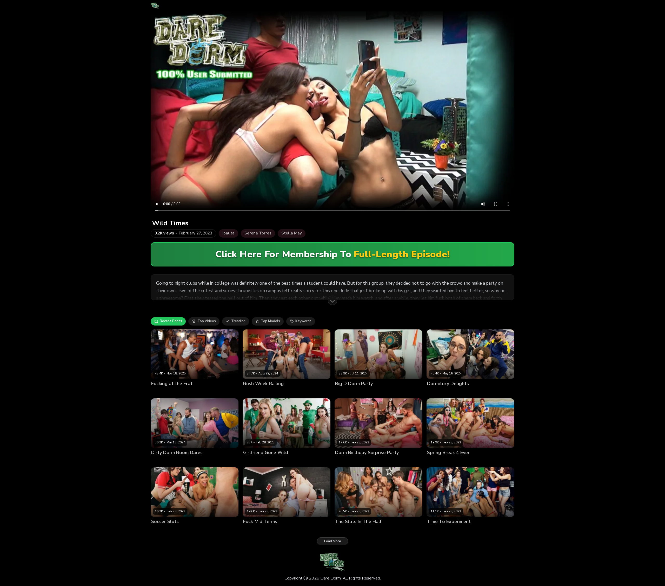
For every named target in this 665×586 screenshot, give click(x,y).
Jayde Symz (212, 530)
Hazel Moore (437, 392)
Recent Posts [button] (171, 321)
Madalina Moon (347, 392)
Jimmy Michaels (322, 392)
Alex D (409, 530)
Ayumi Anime (346, 461)
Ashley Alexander (166, 461)
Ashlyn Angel (254, 392)
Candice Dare (438, 530)
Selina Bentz (277, 392)
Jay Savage (417, 461)
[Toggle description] (332, 300)
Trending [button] (238, 321)
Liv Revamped (369, 461)
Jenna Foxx (483, 530)
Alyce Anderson (348, 530)
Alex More (251, 530)
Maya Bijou (469, 461)
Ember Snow (461, 530)
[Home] (155, 6)
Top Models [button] (270, 321)
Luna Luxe (191, 461)
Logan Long (309, 461)
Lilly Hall (451, 461)
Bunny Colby (373, 530)
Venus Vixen (394, 392)
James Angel (506, 392)
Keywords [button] (303, 321)
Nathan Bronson (507, 530)
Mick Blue (322, 530)
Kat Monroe (271, 461)
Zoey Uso (159, 392)
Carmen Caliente (165, 530)
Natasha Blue (394, 461)
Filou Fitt (229, 461)
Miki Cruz (290, 461)
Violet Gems (460, 392)
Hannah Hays (301, 530)
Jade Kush (394, 530)
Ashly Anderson (275, 530)
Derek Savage (418, 392)
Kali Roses (251, 461)
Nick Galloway (236, 530)
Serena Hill (299, 392)
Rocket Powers (181, 392)
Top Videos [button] (206, 321)
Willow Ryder (483, 392)
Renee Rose (372, 392)
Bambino (487, 461)
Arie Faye (435, 461)
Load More (332, 541)
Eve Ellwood (191, 530)
